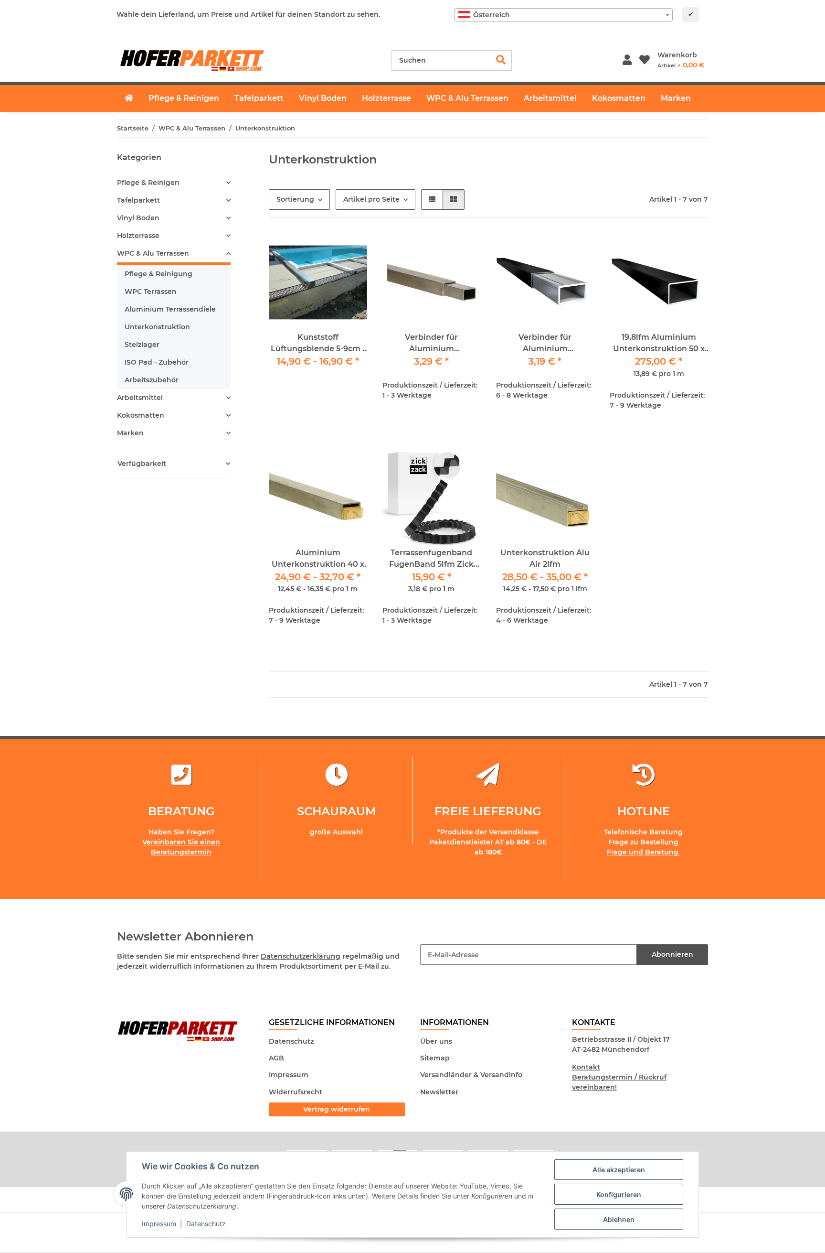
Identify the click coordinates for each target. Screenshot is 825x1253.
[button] (627, 60)
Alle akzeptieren (618, 1170)
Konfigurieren (618, 1194)
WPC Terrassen (151, 291)
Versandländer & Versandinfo (471, 1074)
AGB (276, 1058)
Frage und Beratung (643, 852)
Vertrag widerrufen (336, 1109)
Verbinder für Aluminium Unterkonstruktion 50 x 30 (545, 344)
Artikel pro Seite (371, 199)
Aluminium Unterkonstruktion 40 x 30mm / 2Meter (318, 559)
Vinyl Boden (138, 218)
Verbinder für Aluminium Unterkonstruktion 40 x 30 (431, 344)
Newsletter (439, 1092)
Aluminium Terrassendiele (170, 309)
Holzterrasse (138, 235)
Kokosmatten (140, 415)
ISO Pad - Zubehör (157, 362)
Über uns (436, 1041)
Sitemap (435, 1058)
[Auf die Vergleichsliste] (439, 249)
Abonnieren (672, 954)
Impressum (159, 1224)
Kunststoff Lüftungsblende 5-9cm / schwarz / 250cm (318, 344)
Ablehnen (619, 1219)
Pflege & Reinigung (158, 274)
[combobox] (563, 15)
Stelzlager (142, 344)
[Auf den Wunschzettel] (464, 249)
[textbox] (563, 15)
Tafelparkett (138, 200)
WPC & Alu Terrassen (153, 253)
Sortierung (295, 199)
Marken (130, 433)
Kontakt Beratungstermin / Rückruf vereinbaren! (619, 1077)
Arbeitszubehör (152, 380)
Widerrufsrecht (295, 1092)
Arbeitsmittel (140, 397)
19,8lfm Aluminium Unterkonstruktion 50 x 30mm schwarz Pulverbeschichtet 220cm (659, 344)
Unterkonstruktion (157, 327)
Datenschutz (206, 1224)
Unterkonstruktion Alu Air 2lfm (545, 558)
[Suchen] (501, 60)
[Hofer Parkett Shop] (129, 98)
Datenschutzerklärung (300, 956)
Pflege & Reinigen (148, 182)
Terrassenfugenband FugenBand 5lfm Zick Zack (431, 559)
